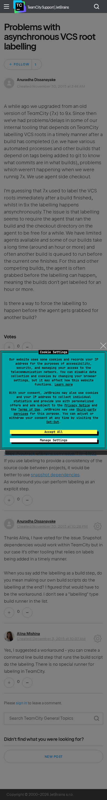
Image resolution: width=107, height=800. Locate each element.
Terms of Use (29, 409)
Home (19, 6)
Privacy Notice (77, 405)
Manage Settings (53, 440)
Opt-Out (52, 422)
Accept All (53, 432)
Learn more (64, 384)
